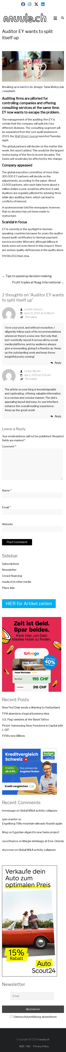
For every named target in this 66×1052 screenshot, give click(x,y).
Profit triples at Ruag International (38, 282)
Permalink (31, 317)
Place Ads (8, 588)
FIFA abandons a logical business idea (25, 713)
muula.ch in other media (16, 581)
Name (6, 490)
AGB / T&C (25, 1046)
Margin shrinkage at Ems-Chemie (43, 841)
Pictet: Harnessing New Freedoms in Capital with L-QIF (32, 728)
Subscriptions (10, 564)
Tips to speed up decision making (27, 276)
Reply (58, 362)
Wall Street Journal (26, 136)
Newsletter (9, 569)
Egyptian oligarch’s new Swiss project (35, 832)
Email (6, 507)
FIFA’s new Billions (13, 735)
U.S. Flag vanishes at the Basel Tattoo (25, 719)
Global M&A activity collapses (38, 810)
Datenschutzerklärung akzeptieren (35, 1016)
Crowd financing (12, 576)
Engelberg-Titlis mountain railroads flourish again (32, 823)
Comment (9, 446)
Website (7, 524)
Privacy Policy (41, 1046)
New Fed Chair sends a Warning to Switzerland (31, 707)
